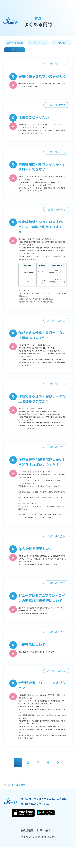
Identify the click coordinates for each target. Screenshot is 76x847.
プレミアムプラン (38, 42)
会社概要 (27, 830)
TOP (5, 784)
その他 (61, 42)
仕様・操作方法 (15, 42)
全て (14, 49)
